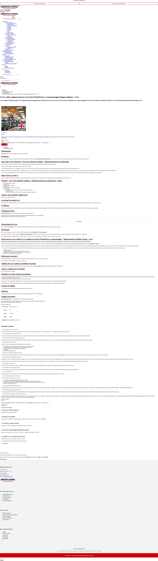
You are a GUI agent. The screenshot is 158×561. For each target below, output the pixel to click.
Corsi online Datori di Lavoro (7, 494)
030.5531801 (5, 443)
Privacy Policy (68, 555)
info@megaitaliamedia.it (4, 474)
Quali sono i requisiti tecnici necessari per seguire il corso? (13, 337)
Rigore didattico (5, 538)
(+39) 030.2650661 (3, 473)
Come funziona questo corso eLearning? (10, 329)
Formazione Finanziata (6, 516)
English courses (52, 136)
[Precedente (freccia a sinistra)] (0, 559)
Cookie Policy (74, 555)
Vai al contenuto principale (5, 5)
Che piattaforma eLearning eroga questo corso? (11, 389)
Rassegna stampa (5, 536)
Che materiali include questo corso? (9, 342)
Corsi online (46, 136)
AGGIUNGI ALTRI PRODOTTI (118, 3)
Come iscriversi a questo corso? (8, 363)
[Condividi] (2, 558)
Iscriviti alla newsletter (4, 11)
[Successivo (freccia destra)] (1, 559)
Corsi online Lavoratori (6, 497)
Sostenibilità (85, 555)
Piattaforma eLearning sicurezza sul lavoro (9, 514)
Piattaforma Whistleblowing (7, 517)
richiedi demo (4, 137)
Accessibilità (79, 555)
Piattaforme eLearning (6, 513)
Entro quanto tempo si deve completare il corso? (11, 333)
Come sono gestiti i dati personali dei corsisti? (11, 385)
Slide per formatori (5, 519)
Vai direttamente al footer (15, 5)
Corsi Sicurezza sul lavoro (19, 136)
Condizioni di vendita (6, 533)
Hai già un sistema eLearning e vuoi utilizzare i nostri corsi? (14, 393)
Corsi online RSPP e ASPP (7, 500)
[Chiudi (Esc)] (4, 558)
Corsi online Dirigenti (6, 495)
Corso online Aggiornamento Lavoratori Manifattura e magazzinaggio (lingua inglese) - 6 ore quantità (24, 142)
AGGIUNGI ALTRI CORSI (39, 3)
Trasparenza (90, 555)
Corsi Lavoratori (40, 136)
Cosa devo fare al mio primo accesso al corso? (11, 375)
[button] (79, 329)
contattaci (2, 76)
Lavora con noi (5, 535)
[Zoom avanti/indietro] (0, 558)
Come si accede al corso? (7, 371)
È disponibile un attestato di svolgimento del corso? (12, 352)
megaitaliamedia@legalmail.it (7, 476)
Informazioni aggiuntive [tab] (8, 148)
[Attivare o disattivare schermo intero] (1, 558)
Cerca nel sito (6, 74)
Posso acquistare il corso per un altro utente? (11, 367)
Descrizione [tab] (6, 147)
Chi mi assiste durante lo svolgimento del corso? (11, 357)
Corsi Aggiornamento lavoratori (30, 136)
